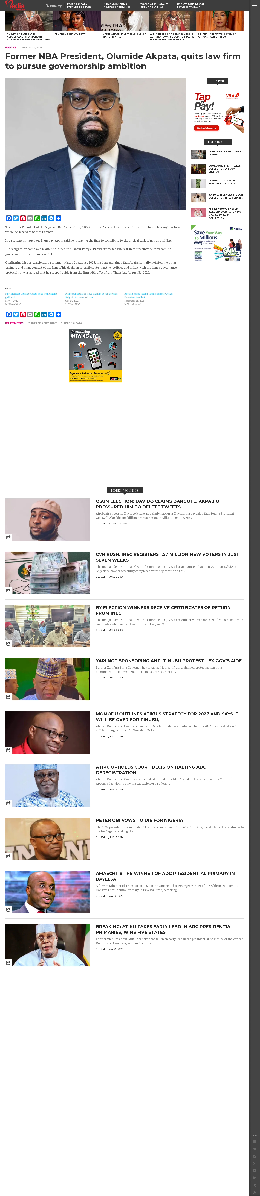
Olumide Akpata (71, 323)
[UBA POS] (217, 132)
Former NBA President (42, 323)
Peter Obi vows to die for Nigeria (139, 820)
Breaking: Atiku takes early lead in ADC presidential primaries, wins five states (164, 929)
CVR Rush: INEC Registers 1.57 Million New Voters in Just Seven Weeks (167, 557)
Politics (10, 47)
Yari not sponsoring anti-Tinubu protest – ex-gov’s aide (169, 660)
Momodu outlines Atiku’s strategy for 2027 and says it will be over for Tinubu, (167, 716)
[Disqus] (95, 434)
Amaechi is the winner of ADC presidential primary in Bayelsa (165, 876)
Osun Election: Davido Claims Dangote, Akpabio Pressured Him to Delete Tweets (157, 504)
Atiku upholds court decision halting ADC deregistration (151, 770)
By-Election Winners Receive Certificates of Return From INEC (163, 610)
